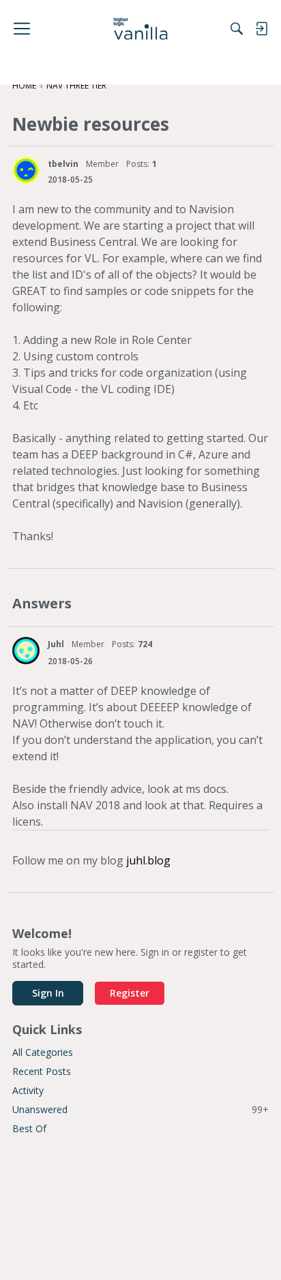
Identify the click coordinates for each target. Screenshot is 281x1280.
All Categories (42, 1052)
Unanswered (140, 1109)
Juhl (56, 644)
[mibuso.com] (141, 29)
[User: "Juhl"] (26, 650)
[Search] (236, 29)
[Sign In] (261, 29)
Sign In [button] (48, 992)
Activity (28, 1090)
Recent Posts (41, 1071)
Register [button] (129, 992)
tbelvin (63, 164)
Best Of (29, 1128)
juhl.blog (148, 860)
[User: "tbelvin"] (26, 170)
